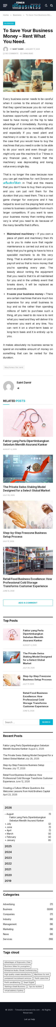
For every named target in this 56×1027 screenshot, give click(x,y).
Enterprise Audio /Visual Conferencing (21, 970)
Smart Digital (29, 983)
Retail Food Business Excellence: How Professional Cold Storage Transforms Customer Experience (27, 582)
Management (9, 924)
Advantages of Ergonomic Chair (18, 962)
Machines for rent (14, 367)
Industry (7, 919)
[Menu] (5, 5)
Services (7, 939)
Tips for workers (35, 987)
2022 (8, 863)
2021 (8, 869)
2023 (8, 857)
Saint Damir (17, 49)
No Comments (11, 53)
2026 (8, 807)
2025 (8, 846)
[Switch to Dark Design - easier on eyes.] (46, 5)
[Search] (51, 5)
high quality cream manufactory (18, 974)
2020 (8, 875)
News (6, 934)
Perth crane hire (41, 978)
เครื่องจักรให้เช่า (12, 182)
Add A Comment (28, 602)
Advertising (9, 904)
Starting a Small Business (15, 987)
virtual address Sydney (14, 991)
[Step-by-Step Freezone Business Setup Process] (28, 515)
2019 (8, 880)
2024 (8, 852)
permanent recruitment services (18, 978)
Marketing (8, 929)
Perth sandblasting (12, 983)
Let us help (29, 1019)
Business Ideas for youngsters (17, 966)
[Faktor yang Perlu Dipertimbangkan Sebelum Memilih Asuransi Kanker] (28, 423)
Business (9, 23)
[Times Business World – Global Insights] (27, 5)
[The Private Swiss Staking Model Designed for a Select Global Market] (28, 469)
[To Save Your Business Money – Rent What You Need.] (28, 75)
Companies (9, 914)
